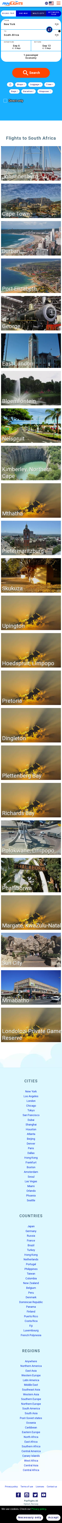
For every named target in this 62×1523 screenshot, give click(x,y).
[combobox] (31, 24)
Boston (31, 1167)
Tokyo (31, 1110)
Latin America (31, 1380)
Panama (31, 1306)
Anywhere (31, 1361)
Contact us (52, 1486)
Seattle (31, 1200)
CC (58, 329)
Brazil (31, 1245)
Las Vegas (31, 1181)
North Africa (31, 1436)
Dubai (31, 1119)
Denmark (31, 1297)
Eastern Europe (31, 1432)
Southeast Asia (31, 1389)
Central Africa (31, 1470)
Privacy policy (38, 1509)
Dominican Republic (31, 1302)
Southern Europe (31, 1399)
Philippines (31, 1269)
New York (31, 1091)
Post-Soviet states (31, 1418)
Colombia (31, 1278)
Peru (31, 1292)
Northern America (31, 1365)
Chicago (31, 1105)
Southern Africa (31, 1446)
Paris (31, 1148)
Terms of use (26, 1486)
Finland (31, 1311)
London (31, 1101)
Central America (31, 1451)
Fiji (31, 1325)
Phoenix (31, 1195)
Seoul (31, 1176)
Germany (31, 1231)
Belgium (31, 1287)
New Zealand (31, 1283)
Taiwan (31, 1273)
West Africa (31, 1460)
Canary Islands (31, 1456)
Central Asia (31, 1465)
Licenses (40, 1486)
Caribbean (31, 1427)
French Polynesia (31, 1335)
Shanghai (31, 1124)
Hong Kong (31, 1157)
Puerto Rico (31, 1316)
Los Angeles (31, 1096)
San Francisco (31, 1115)
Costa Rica (31, 1321)
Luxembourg (31, 1330)
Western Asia (31, 1394)
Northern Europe (31, 1403)
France (31, 1240)
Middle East (31, 1385)
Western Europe (31, 1375)
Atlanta (31, 1134)
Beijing (31, 1138)
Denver (31, 1143)
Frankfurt (31, 1162)
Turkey (31, 1250)
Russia (31, 1235)
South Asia (31, 1413)
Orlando (31, 1190)
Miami (31, 1186)
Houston (31, 1129)
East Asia (31, 1370)
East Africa (31, 1441)
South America (31, 1408)
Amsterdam (31, 1171)
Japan (31, 1226)
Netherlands (31, 1259)
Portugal (31, 1264)
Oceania (31, 1422)
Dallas (31, 1153)
